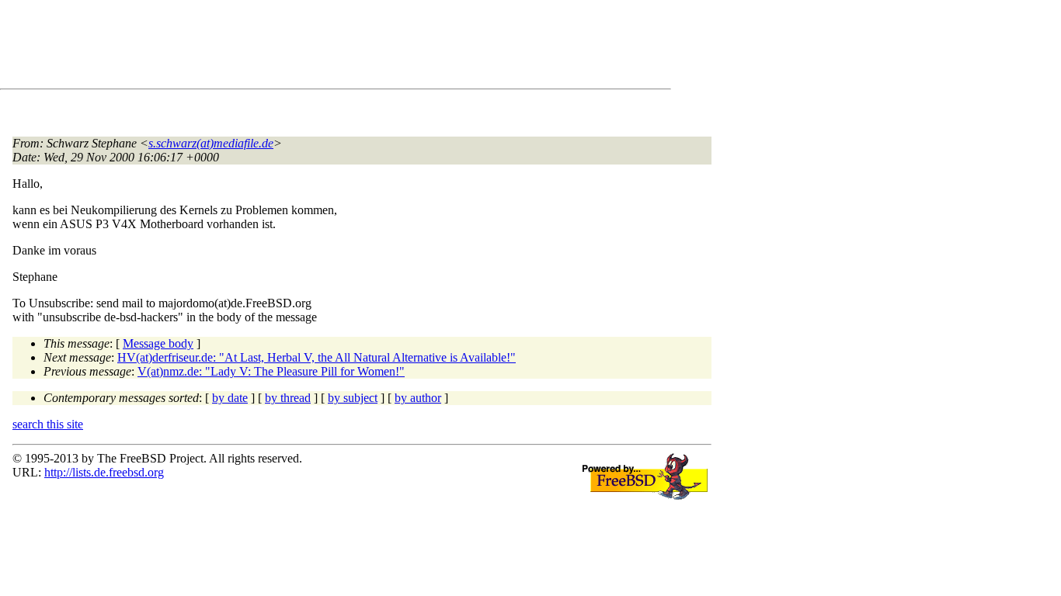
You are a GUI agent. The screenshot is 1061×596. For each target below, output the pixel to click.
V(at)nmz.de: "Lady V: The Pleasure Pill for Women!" (271, 371)
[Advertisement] (295, 47)
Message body (158, 343)
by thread (288, 397)
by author (418, 397)
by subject (352, 397)
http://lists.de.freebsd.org (104, 472)
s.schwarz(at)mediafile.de (210, 143)
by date (230, 397)
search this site (47, 424)
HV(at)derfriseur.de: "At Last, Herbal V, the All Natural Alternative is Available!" (316, 357)
